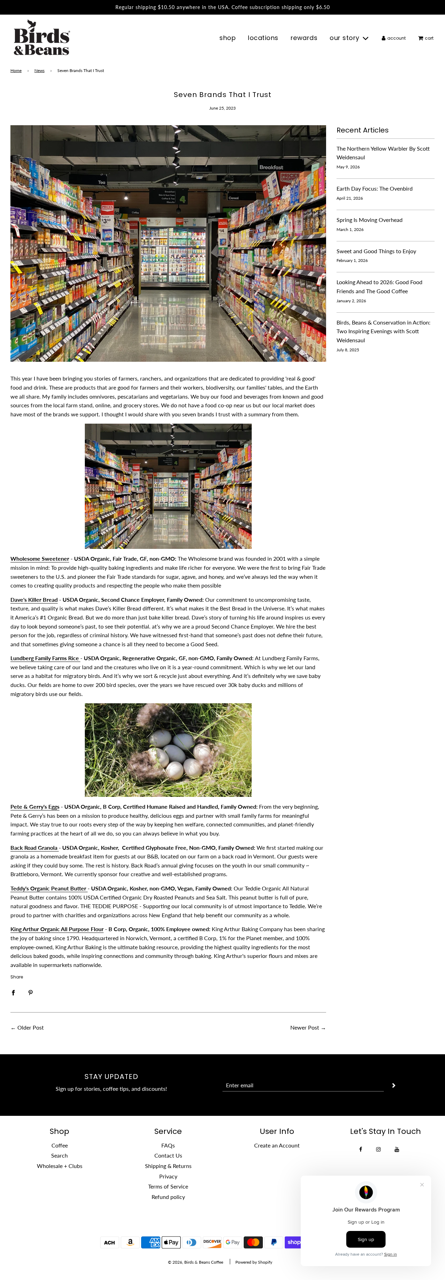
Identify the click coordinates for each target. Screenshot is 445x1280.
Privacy (168, 1176)
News (39, 70)
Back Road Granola (34, 847)
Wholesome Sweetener (39, 558)
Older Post (30, 1027)
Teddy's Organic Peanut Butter (49, 888)
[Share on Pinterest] (31, 992)
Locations (263, 37)
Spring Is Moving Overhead (370, 219)
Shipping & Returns (168, 1165)
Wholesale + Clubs (59, 1165)
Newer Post (304, 1027)
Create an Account (277, 1145)
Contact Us (168, 1155)
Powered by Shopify (253, 1262)
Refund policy (168, 1196)
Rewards (304, 37)
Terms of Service (168, 1186)
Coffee (59, 1145)
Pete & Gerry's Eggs (34, 806)
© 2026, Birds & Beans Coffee (195, 1262)
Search (59, 1155)
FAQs (168, 1145)
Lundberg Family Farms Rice (45, 658)
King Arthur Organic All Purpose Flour (57, 929)
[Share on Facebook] (13, 992)
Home (16, 70)
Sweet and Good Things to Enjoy (376, 251)
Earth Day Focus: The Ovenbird (375, 188)
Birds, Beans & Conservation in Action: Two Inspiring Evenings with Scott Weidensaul (383, 331)
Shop (227, 37)
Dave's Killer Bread (34, 599)
